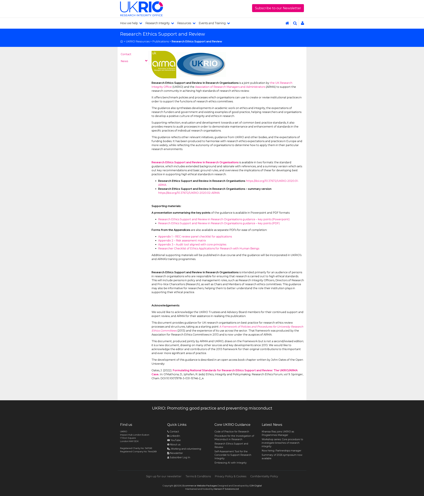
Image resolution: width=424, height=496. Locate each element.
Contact (126, 54)
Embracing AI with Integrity (230, 462)
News (124, 61)
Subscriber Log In (179, 457)
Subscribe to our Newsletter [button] (278, 8)
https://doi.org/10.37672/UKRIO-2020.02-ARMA (189, 192)
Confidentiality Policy (264, 476)
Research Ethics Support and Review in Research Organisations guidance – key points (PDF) (219, 223)
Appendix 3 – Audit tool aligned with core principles (192, 244)
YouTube (175, 440)
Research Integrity (157, 23)
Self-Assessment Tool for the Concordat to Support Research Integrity (232, 455)
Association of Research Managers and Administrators (229, 86)
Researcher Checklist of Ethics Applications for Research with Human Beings (208, 248)
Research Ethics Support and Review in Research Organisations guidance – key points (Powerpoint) (224, 219)
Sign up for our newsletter (164, 476)
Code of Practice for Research (231, 431)
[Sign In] (301, 23)
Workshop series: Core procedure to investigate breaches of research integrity (282, 443)
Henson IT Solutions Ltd (226, 489)
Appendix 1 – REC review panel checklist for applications (195, 236)
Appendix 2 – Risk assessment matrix (182, 240)
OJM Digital (255, 485)
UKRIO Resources (138, 41)
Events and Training (212, 23)
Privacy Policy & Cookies (230, 476)
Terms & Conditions (198, 476)
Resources (184, 23)
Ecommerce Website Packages (200, 485)
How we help (129, 23)
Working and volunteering (185, 448)
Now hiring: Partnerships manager (281, 450)
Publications (160, 41)
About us (174, 444)
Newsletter (176, 453)
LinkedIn (174, 435)
